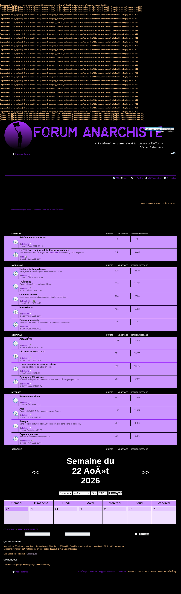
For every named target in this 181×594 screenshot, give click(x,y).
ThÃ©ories (25, 281)
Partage (23, 421)
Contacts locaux (28, 294)
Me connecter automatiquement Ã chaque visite (113, 534)
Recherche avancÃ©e (164, 132)
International (26, 307)
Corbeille (16, 449)
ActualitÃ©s (25, 339)
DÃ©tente (16, 392)
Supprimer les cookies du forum (112, 572)
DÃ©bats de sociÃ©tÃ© (32, 351)
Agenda (127, 178)
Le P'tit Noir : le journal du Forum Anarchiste (44, 250)
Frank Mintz (27, 301)
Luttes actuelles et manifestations (37, 364)
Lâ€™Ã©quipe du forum (87, 572)
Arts (21, 408)
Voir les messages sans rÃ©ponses (26, 210)
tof (23, 257)
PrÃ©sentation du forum (32, 237)
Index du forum (22, 154)
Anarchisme (17, 265)
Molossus (26, 441)
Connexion (171, 178)
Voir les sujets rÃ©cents (53, 210)
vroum (25, 327)
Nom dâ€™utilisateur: (14, 534)
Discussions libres (29, 396)
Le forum (16, 234)
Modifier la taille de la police (173, 153)
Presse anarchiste (29, 320)
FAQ (118, 178)
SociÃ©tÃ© (16, 335)
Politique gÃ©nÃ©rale (31, 377)
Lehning (25, 244)
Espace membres (28, 434)
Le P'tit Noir (139, 178)
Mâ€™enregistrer (155, 178)
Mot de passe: (58, 534)
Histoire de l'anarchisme (32, 269)
